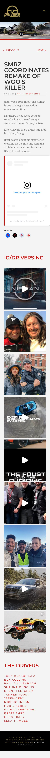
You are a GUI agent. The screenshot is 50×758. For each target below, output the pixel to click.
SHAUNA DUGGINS (19, 687)
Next (40, 50)
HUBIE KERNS (15, 705)
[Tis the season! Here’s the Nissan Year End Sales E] (25, 289)
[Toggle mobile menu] (44, 11)
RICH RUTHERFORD (20, 709)
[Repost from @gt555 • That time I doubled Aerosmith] (25, 331)
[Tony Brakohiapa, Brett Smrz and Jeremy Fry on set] (25, 546)
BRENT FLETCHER (18, 690)
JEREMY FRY (14, 698)
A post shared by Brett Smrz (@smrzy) (27, 221)
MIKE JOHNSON (17, 702)
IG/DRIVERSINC (23, 258)
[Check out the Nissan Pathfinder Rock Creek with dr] (25, 589)
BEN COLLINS (15, 679)
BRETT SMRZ (14, 713)
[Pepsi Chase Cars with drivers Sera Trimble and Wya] (25, 417)
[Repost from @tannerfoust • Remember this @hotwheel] (25, 631)
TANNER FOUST (16, 694)
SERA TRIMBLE (16, 720)
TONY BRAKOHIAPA (20, 676)
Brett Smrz (32, 94)
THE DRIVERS (21, 665)
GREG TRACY (14, 717)
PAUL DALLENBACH (20, 683)
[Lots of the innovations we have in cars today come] (25, 460)
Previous (12, 50)
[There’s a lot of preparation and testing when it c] (25, 503)
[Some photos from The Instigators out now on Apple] (25, 374)
